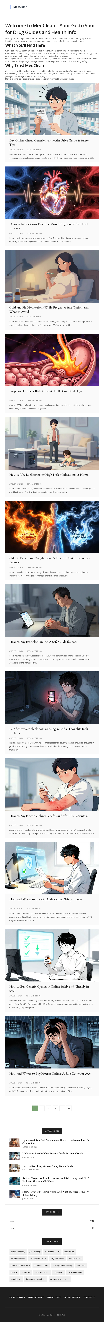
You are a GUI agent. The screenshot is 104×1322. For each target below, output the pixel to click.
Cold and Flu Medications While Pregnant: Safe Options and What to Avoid (49, 309)
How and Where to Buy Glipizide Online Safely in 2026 (45, 899)
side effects (69, 1252)
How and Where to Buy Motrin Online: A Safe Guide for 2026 (50, 1073)
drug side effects (57, 1258)
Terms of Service (36, 1297)
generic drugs (35, 1252)
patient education (75, 1272)
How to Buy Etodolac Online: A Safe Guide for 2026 (43, 642)
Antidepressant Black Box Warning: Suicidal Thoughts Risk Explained (48, 731)
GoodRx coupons (41, 1265)
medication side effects (59, 1279)
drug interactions (18, 1258)
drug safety (59, 1272)
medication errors (42, 1272)
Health (12, 1221)
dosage (14, 1272)
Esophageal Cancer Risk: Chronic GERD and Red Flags (45, 391)
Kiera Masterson (34, 150)
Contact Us (89, 1297)
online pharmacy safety (62, 1265)
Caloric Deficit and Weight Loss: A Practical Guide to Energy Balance (49, 560)
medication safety (52, 1252)
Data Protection (72, 1297)
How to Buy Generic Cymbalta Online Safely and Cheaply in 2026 (49, 988)
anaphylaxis (16, 1279)
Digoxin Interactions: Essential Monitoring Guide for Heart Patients (48, 226)
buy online (26, 1272)
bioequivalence (75, 1258)
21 (69, 1108)
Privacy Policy (54, 1297)
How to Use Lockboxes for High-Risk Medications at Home (48, 474)
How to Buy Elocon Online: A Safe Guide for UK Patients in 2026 (48, 818)
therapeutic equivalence (36, 1279)
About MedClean (17, 1297)
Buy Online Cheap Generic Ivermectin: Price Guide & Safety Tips (49, 142)
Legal (11, 1228)
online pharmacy (18, 1252)
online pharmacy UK (38, 1258)
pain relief (81, 1265)
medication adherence (20, 1265)
